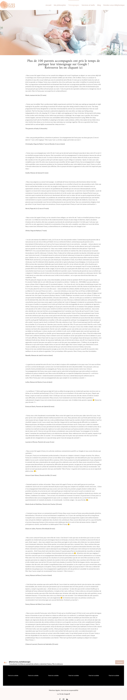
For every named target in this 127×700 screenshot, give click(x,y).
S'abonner (119, 662)
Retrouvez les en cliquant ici (63, 68)
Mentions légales (54, 690)
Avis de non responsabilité (69, 690)
